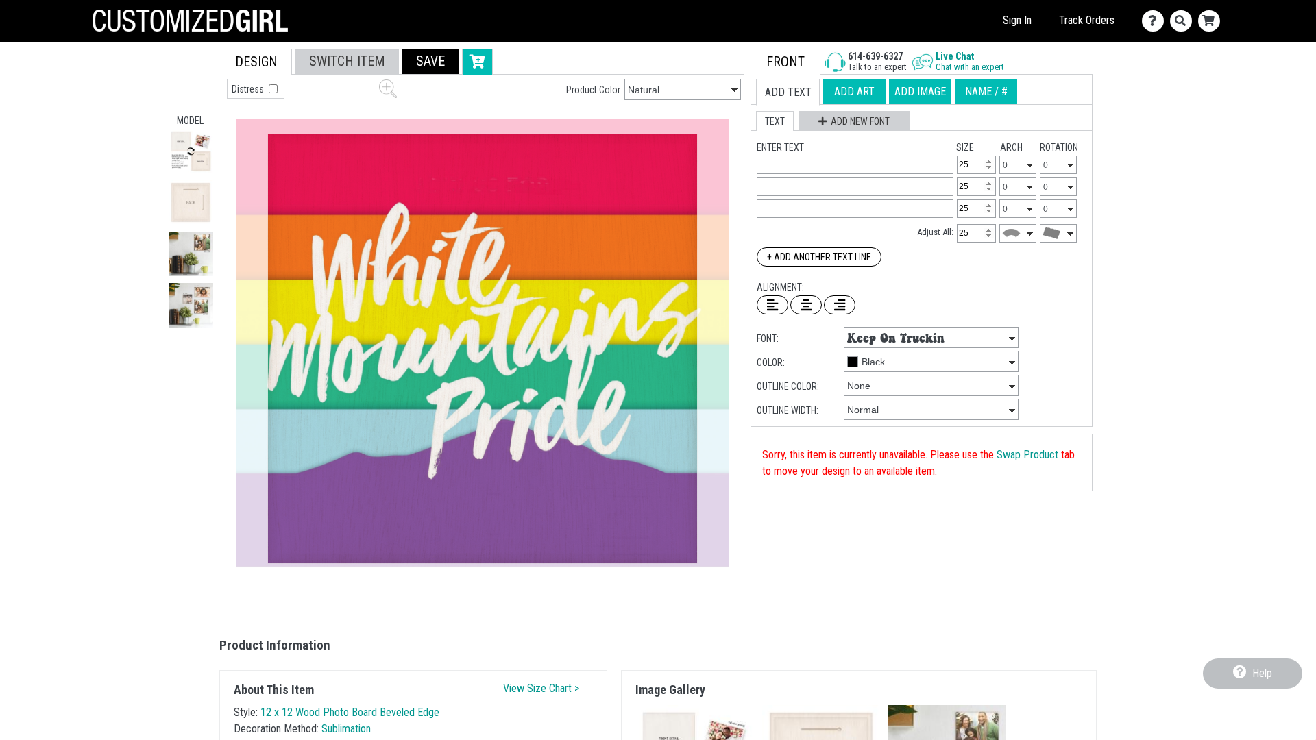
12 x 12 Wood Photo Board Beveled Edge (349, 712)
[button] (191, 151)
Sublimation (346, 728)
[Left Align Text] (772, 304)
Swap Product (1027, 454)
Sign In (1017, 20)
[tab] (256, 62)
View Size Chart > (541, 688)
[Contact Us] (1156, 21)
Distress (249, 89)
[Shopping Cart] (1212, 21)
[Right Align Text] (839, 304)
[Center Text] (806, 304)
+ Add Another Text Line (819, 256)
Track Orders (1086, 20)
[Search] (1184, 21)
